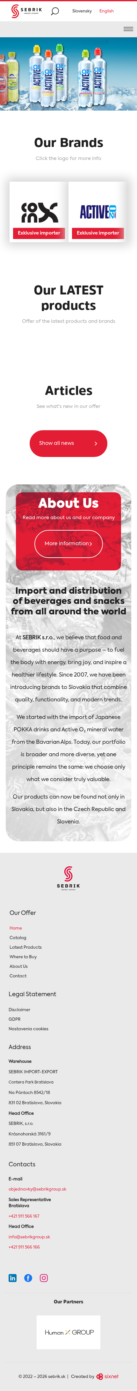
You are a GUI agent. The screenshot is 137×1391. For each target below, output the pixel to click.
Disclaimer (19, 1010)
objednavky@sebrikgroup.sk (37, 1189)
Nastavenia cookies (28, 1029)
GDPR (14, 1020)
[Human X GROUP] (68, 1332)
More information (67, 544)
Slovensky (82, 11)
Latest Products (26, 947)
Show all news (56, 443)
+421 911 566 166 (24, 1247)
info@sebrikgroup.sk (29, 1237)
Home (16, 928)
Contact (18, 976)
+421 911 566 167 (24, 1216)
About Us (19, 967)
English (106, 11)
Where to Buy (23, 957)
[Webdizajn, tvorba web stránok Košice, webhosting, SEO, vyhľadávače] (107, 1376)
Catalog (18, 938)
